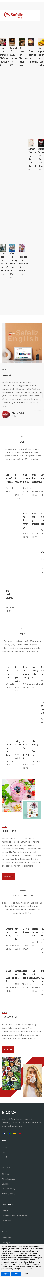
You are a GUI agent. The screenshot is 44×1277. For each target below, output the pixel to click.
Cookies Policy (30, 1264)
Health (5, 1156)
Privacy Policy (8, 1193)
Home (4, 1147)
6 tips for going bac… (17, 673)
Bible (4, 1152)
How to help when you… (25, 520)
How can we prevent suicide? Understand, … (5, 263)
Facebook (6, 1237)
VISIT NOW (8, 1049)
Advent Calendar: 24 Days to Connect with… (32, 159)
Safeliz (5, 1210)
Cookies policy (8, 1188)
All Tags (5, 1174)
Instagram (6, 1242)
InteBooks (6, 1220)
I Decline (16, 1274)
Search (5, 1183)
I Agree (6, 1274)
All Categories (8, 1178)
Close (26, 1274)
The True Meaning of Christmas (33, 54)
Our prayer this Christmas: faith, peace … (24, 58)
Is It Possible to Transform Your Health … (23, 263)
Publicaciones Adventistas (14, 1215)
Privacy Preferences (27, 1268)
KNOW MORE (8, 877)
